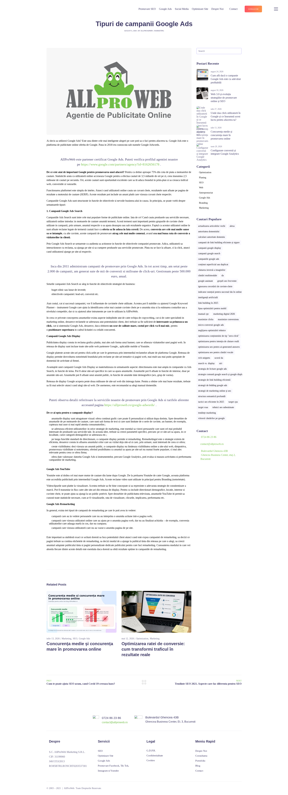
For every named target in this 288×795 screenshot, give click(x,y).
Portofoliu (200, 760)
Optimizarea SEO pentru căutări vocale (215, 352)
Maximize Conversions (228, 319)
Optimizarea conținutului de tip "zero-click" (218, 336)
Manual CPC (203, 314)
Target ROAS (203, 407)
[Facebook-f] (50, 772)
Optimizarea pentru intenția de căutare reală (218, 341)
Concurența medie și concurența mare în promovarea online (221, 135)
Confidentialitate (154, 755)
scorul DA (218, 358)
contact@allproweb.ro (212, 444)
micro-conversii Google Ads (211, 325)
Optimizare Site (200, 8)
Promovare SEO (147, 8)
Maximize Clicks (205, 319)
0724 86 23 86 (208, 437)
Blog (197, 765)
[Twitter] (62, 772)
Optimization (142, 638)
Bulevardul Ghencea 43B (162, 717)
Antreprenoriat (206, 192)
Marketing (159, 31)
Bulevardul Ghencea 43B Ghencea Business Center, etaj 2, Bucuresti (216, 455)
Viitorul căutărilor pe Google (211, 418)
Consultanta (201, 756)
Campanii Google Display (209, 248)
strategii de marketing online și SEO (214, 391)
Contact (233, 8)
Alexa (232, 226)
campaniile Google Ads (208, 259)
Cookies (150, 760)
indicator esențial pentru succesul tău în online (220, 292)
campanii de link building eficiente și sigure (219, 242)
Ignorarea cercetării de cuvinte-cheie (215, 286)
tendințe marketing (207, 413)
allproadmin (147, 31)
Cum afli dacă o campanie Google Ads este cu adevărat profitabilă (226, 79)
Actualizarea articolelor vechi (211, 226)
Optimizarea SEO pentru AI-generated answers (219, 347)
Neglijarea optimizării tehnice (212, 330)
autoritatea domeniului (208, 231)
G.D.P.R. (151, 750)
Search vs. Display (206, 363)
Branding (203, 203)
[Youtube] (56, 772)
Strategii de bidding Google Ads (212, 385)
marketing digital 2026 (224, 314)
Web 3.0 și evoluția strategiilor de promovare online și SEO (224, 98)
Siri (220, 363)
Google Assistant (205, 281)
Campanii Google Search (209, 253)
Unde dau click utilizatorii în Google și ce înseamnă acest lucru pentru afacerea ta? (225, 116)
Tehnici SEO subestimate (223, 407)
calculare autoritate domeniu (211, 237)
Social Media (182, 8)
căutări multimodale (207, 275)
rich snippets (204, 358)
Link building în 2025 (208, 303)
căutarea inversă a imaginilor (211, 270)
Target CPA (233, 402)
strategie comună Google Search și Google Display (221, 374)
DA (223, 275)
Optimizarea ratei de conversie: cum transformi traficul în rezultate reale (153, 649)
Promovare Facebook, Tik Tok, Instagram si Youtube (113, 768)
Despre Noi (217, 8)
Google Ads (165, 8)
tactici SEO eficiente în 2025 (211, 402)
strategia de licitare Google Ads (212, 369)
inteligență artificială (208, 297)
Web (201, 187)
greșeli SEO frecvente (226, 281)
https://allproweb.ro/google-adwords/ (129, 405)
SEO (75, 638)
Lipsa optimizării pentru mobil (212, 308)
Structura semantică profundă (211, 396)
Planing (202, 177)
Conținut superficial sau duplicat (213, 264)
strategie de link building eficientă (214, 380)
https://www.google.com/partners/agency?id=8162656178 (120, 164)
